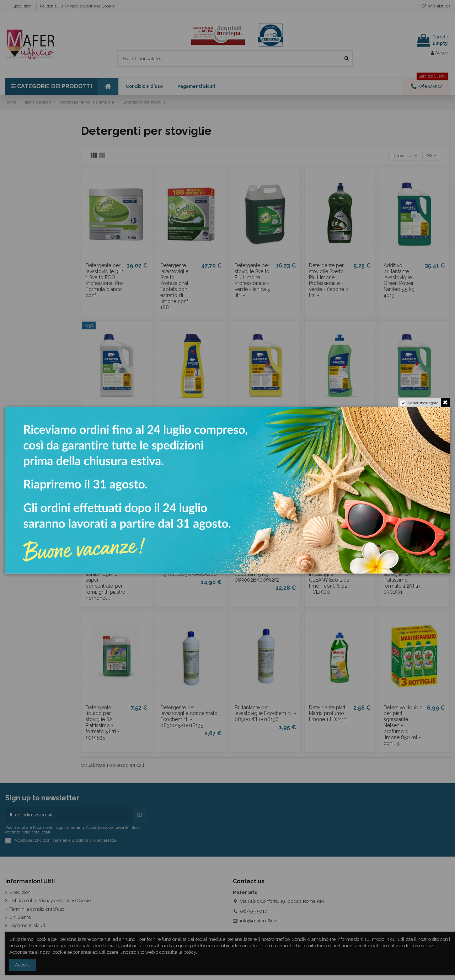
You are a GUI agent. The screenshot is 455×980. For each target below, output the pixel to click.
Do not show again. (423, 403)
